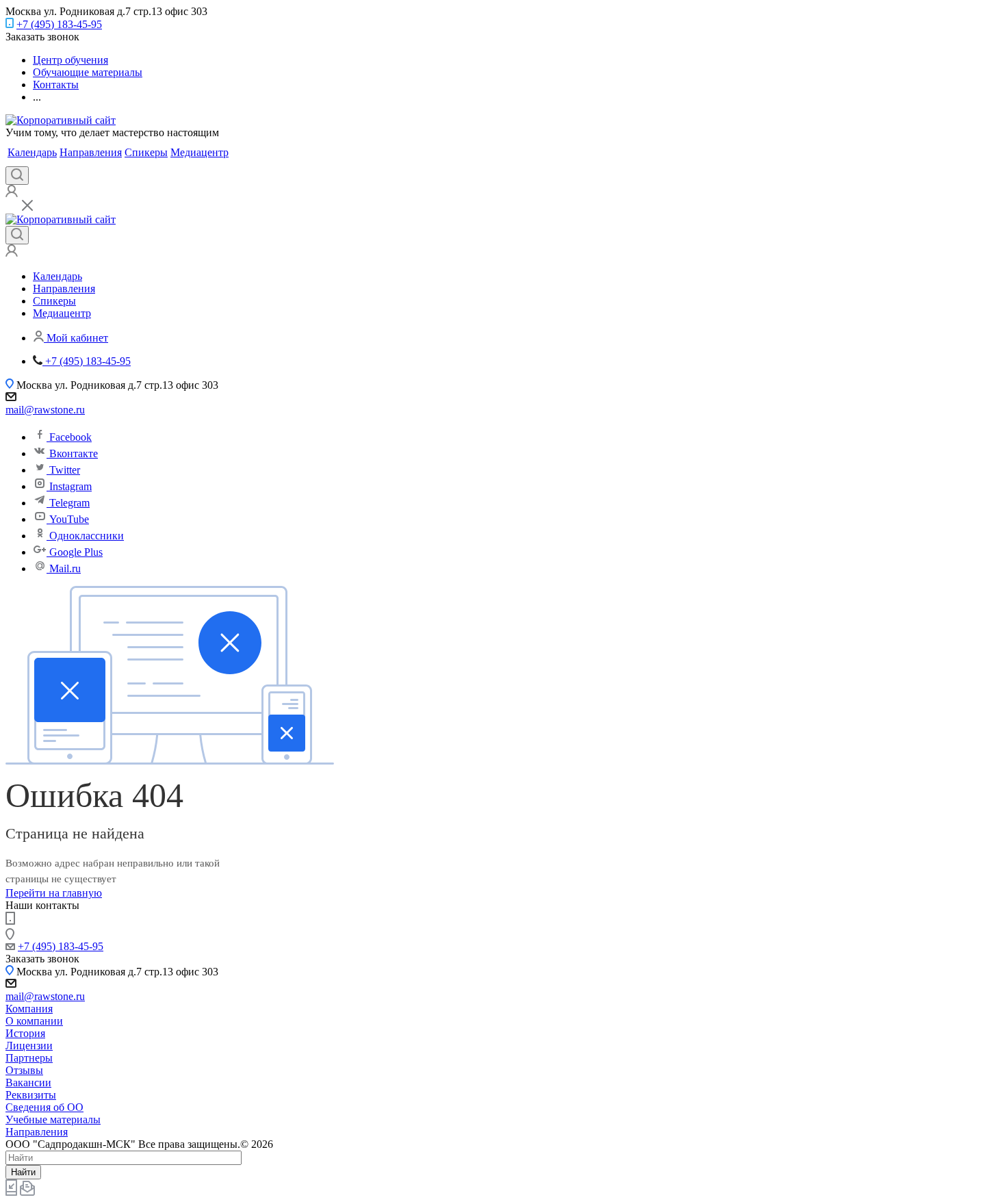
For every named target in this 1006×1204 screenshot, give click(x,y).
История (25, 1033)
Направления (91, 152)
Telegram (69, 503)
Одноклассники (86, 535)
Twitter (64, 470)
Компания (29, 1008)
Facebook (70, 437)
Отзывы (24, 1070)
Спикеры (146, 152)
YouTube (69, 519)
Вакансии (28, 1082)
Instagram (70, 486)
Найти (23, 1172)
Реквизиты (30, 1095)
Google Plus (76, 552)
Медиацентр (199, 152)
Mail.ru (65, 568)
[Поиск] (17, 175)
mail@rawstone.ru (45, 409)
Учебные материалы (53, 1119)
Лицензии (29, 1045)
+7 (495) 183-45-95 (59, 24)
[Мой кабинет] (11, 193)
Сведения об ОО (44, 1107)
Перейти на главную (53, 893)
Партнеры (29, 1058)
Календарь (32, 152)
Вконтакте (73, 453)
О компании (34, 1021)
